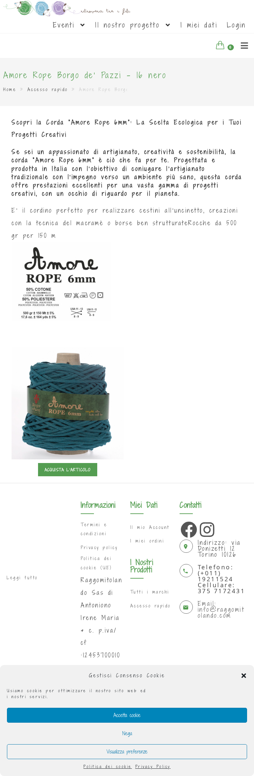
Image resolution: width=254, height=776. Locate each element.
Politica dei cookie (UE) (96, 563)
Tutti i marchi (150, 592)
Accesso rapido (47, 89)
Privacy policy (99, 547)
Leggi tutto (22, 577)
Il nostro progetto (129, 25)
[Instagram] (206, 528)
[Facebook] (187, 528)
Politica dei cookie (107, 766)
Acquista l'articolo (68, 470)
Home (9, 89)
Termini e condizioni (94, 529)
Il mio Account (150, 527)
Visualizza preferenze (127, 751)
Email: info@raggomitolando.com (221, 609)
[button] (243, 675)
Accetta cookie (127, 715)
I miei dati (199, 25)
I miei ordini (147, 541)
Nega (127, 733)
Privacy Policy (153, 766)
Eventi (66, 25)
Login (236, 25)
